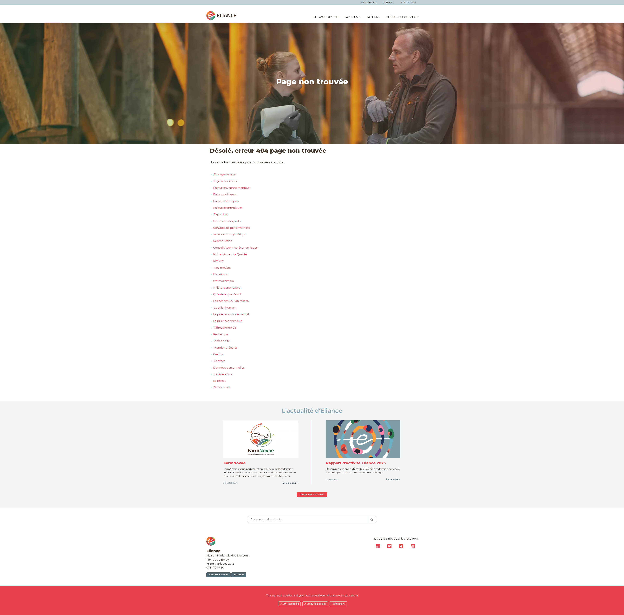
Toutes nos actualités (312, 494)
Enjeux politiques (225, 194)
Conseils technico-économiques (235, 247)
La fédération (368, 2)
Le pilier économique (227, 321)
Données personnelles (229, 367)
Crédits (218, 354)
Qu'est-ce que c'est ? (227, 294)
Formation (220, 274)
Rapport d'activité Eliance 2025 (356, 463)
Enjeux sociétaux (225, 181)
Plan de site (221, 341)
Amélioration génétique (229, 234)
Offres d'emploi (223, 281)
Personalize (338, 603)
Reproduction (222, 241)
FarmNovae (234, 463)
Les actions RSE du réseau (231, 301)
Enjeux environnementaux (231, 187)
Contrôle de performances (231, 227)
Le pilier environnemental (231, 314)
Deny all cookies (316, 603)
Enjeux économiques (227, 207)
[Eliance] (221, 15)
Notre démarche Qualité (230, 254)
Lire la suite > (290, 483)
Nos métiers (222, 267)
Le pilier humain (224, 307)
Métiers (373, 17)
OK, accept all (290, 603)
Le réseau (388, 2)
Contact (219, 361)
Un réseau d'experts (227, 221)
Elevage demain (325, 17)
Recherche (220, 334)
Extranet (239, 574)
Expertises (352, 17)
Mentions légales (225, 347)
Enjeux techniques (226, 201)
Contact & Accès (218, 574)
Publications (408, 2)
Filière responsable (401, 17)
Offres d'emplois (225, 327)
